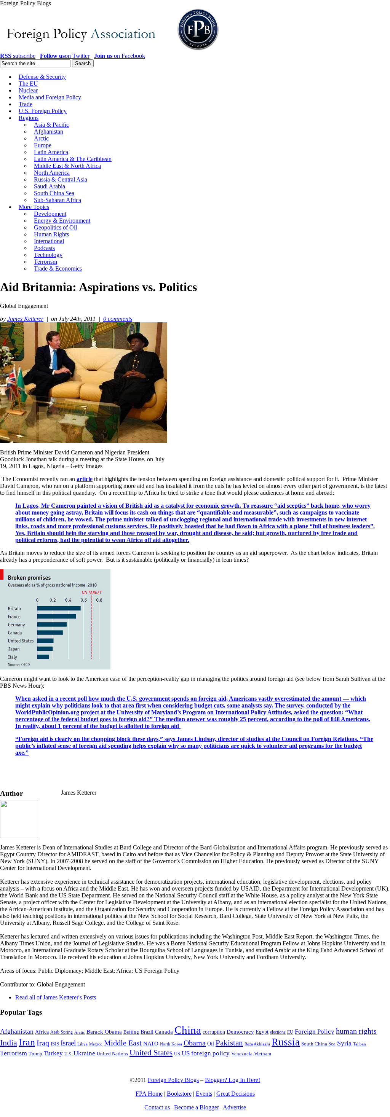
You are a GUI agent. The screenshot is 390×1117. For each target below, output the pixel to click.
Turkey (53, 1053)
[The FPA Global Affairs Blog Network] (111, 50)
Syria (344, 1043)
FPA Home (149, 1093)
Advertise (234, 1107)
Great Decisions (235, 1093)
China (187, 1030)
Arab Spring (61, 1032)
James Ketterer (25, 319)
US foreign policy (206, 1053)
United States (151, 1052)
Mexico (95, 1044)
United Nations (112, 1053)
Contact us (157, 1107)
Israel (68, 1043)
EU (290, 1032)
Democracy (240, 1031)
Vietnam (262, 1053)
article (85, 479)
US (177, 1053)
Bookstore (179, 1093)
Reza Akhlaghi (257, 1044)
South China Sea (318, 1044)
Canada (164, 1032)
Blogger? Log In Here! (232, 1080)
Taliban (359, 1044)
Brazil (147, 1032)
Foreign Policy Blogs (173, 1080)
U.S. (68, 1054)
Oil (210, 1044)
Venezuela (242, 1053)
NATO (150, 1044)
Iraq (43, 1043)
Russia (286, 1042)
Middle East (123, 1043)
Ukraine (84, 1053)
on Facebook (119, 56)
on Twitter (65, 56)
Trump (35, 1053)
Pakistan (229, 1042)
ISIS (55, 1044)
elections (278, 1032)
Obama (195, 1043)
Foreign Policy (314, 1031)
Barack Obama (104, 1032)
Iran (27, 1042)
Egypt (262, 1032)
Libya (82, 1044)
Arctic (79, 1032)
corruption (214, 1032)
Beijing (131, 1032)
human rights (356, 1031)
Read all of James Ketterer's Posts (55, 997)
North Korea (171, 1044)
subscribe (17, 56)
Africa (42, 1032)
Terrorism (13, 1053)
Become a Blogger (196, 1107)
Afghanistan (17, 1031)
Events (204, 1093)
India (8, 1042)
